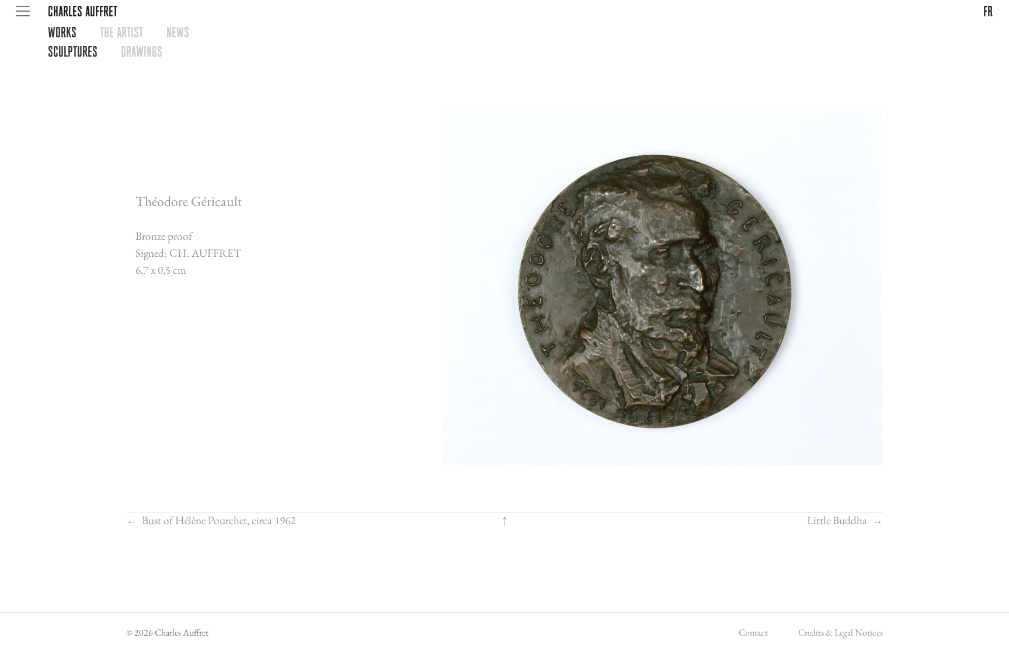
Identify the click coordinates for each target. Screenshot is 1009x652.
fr (988, 11)
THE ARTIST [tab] (121, 32)
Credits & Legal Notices (840, 632)
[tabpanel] (522, 51)
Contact (753, 632)
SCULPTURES (73, 51)
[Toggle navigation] (23, 11)
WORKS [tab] (62, 32)
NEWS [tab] (177, 32)
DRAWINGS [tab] (141, 51)
